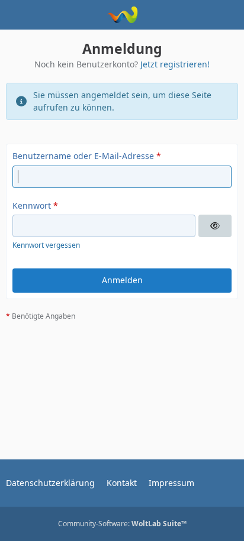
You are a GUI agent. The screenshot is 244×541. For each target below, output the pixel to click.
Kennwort (31, 205)
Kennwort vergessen (46, 245)
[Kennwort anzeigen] (215, 226)
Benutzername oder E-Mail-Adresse (83, 155)
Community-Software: (122, 524)
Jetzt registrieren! (175, 64)
